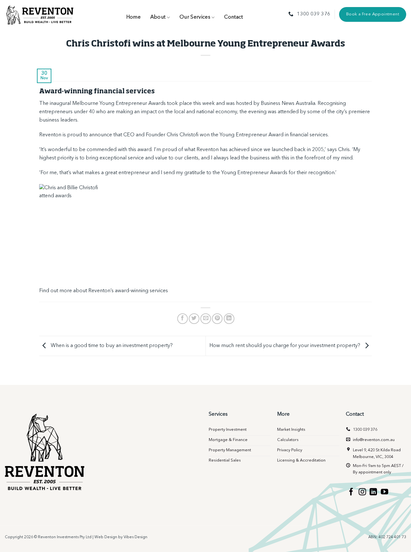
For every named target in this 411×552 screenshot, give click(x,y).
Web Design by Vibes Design (120, 537)
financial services (309, 135)
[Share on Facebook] (182, 318)
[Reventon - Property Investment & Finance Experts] (40, 14)
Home (133, 17)
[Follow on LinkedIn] (373, 492)
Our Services (194, 17)
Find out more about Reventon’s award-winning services (103, 290)
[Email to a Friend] (205, 318)
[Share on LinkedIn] (229, 318)
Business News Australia (288, 103)
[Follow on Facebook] (351, 492)
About (158, 17)
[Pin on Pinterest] (217, 318)
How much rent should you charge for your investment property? (285, 345)
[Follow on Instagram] (362, 492)
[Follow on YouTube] (384, 492)
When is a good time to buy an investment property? (111, 345)
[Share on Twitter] (194, 318)
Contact (233, 17)
